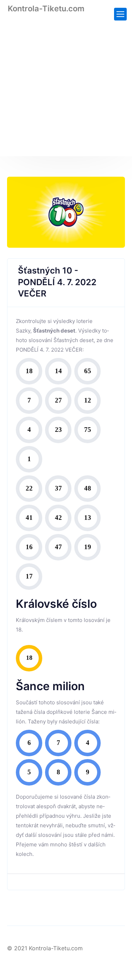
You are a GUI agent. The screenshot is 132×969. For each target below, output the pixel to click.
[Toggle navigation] (120, 14)
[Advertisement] (66, 90)
